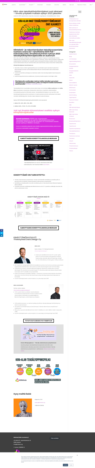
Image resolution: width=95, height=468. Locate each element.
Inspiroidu (31, 16)
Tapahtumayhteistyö (74, 128)
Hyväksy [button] (65, 465)
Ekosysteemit (22, 4)
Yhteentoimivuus (73, 146)
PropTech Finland (73, 100)
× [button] (77, 454)
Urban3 (71, 141)
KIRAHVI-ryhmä (73, 85)
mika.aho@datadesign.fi (41, 251)
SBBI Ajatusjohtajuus (74, 107)
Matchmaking (73, 95)
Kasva (70, 80)
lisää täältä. (46, 164)
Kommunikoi (72, 90)
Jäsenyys (14, 4)
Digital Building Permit (75, 61)
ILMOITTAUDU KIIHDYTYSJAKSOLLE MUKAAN (38, 138)
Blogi (70, 56)
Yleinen (58, 16)
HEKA (70, 75)
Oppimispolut (43, 16)
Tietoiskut (48, 4)
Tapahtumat (40, 4)
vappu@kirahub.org (40, 402)
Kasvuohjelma (73, 82)
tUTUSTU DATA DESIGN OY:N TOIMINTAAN (38, 321)
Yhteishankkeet (73, 148)
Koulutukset (36, 16)
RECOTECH (57, 4)
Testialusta (72, 133)
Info (91, 4)
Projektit (31, 4)
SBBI (70, 105)
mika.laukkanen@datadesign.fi (22, 290)
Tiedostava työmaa (81, 4)
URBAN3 (64, 4)
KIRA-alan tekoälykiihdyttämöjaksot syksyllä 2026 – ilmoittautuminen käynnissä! (75, 44)
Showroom (72, 118)
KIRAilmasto (72, 87)
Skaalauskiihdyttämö (74, 121)
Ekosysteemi (72, 64)
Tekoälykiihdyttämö (51, 16)
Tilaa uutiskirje (54, 438)
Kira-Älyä (72, 4)
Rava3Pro (71, 102)
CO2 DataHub (72, 59)
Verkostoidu (72, 143)
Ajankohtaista (25, 16)
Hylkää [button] (71, 465)
